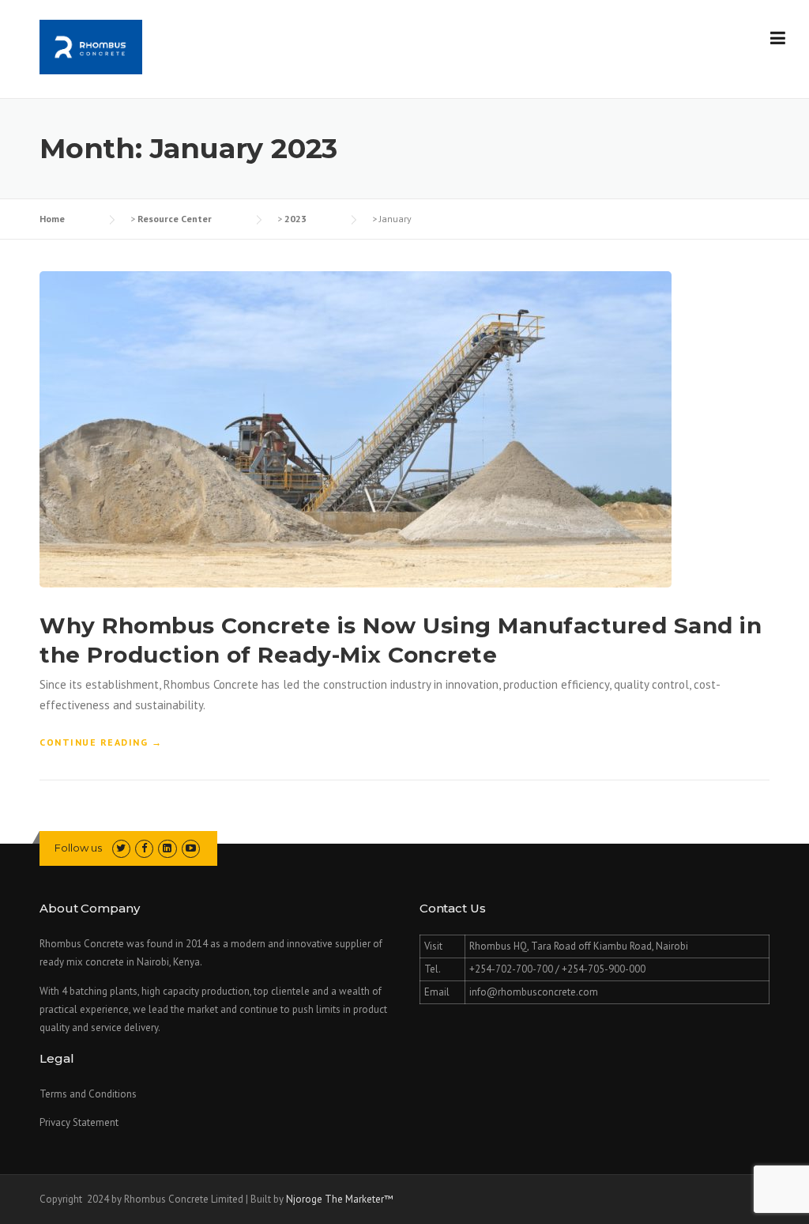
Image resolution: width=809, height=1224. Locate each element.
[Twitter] (121, 848)
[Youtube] (191, 848)
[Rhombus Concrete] (91, 45)
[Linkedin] (167, 848)
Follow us (78, 847)
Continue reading (101, 742)
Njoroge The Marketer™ (339, 1199)
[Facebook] (144, 848)
